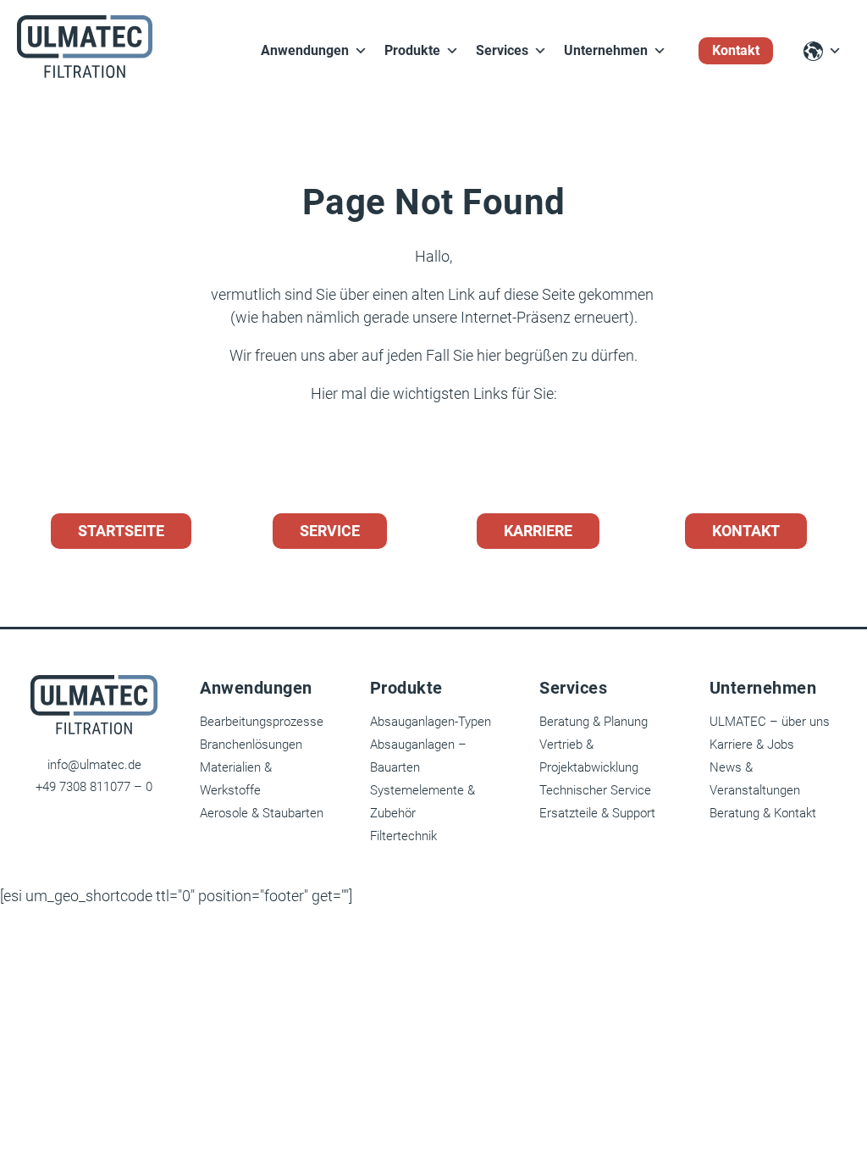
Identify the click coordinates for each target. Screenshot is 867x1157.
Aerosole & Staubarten (261, 813)
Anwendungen (305, 50)
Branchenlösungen (251, 744)
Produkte (412, 50)
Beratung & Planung (593, 721)
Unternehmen (606, 50)
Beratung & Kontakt (763, 813)
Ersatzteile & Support (597, 813)
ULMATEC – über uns (770, 721)
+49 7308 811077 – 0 (94, 786)
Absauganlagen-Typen (430, 721)
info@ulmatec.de (94, 764)
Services (502, 50)
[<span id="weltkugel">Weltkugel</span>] (822, 51)
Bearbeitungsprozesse (261, 721)
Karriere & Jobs (752, 744)
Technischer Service (595, 790)
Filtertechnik (403, 836)
